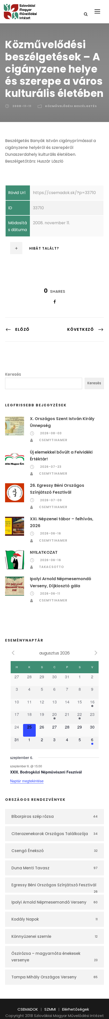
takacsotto (51, 567)
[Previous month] (13, 653)
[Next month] (96, 653)
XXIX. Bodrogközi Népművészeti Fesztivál (46, 771)
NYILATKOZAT (44, 552)
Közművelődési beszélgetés (71, 106)
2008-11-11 (21, 106)
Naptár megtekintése (27, 780)
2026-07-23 (51, 466)
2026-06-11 (50, 593)
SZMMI (50, 1009)
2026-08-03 (51, 433)
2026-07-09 (51, 500)
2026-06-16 (50, 533)
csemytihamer (53, 440)
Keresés (13, 374)
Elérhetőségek (75, 1009)
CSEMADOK (27, 1009)
